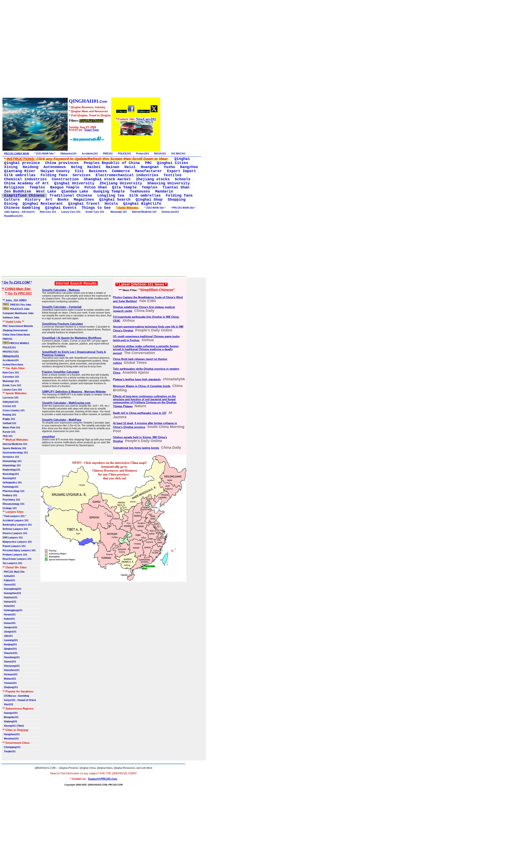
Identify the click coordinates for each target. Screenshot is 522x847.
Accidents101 (90, 153)
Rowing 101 (9, 414)
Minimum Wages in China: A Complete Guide (141, 386)
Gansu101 (9, 584)
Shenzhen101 (11, 670)
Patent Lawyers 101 (14, 546)
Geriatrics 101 (11, 456)
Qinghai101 (10, 648)
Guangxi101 (10, 713)
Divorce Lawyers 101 (15, 533)
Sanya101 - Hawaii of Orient (19, 700)
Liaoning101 (10, 640)
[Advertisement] (81, 49)
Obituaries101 (68, 153)
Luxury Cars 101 (71, 211)
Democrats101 (170, 211)
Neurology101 (11, 474)
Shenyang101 (11, 665)
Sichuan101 (10, 674)
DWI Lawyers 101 (13, 537)
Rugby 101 (9, 419)
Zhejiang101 (10, 687)
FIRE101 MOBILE (19, 343)
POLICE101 (124, 153)
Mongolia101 (11, 717)
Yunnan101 (10, 683)
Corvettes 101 (11, 376)
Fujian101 (9, 580)
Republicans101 (13, 215)
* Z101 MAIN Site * (44, 153)
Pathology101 (11, 486)
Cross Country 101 (14, 410)
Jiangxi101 (10, 631)
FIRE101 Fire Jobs (20, 304)
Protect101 (142, 153)
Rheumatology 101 (13, 504)
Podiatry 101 (10, 495)
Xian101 (8, 704)
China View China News (16, 334)
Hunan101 (9, 623)
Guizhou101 (10, 597)
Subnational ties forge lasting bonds (136, 447)
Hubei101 (9, 618)
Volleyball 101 (11, 401)
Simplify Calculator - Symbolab (62, 306)
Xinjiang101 (10, 721)
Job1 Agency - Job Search (19, 211)
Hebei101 (9, 606)
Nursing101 (9, 478)
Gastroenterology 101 (15, 452)
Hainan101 (9, 601)
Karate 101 (9, 431)
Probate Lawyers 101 (15, 554)
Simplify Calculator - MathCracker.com (66, 402)
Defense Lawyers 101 (15, 529)
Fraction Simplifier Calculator (60, 371)
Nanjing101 (10, 644)
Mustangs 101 (118, 211)
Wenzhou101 (11, 738)
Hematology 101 (12, 461)
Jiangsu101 (10, 627)
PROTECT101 (11, 351)
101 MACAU (178, 153)
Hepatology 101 (12, 465)
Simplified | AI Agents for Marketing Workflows (71, 337)
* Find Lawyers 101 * (14, 516)
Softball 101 (9, 423)
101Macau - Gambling (16, 695)
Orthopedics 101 (12, 482)
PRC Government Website (18, 326)
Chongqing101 (12, 747)
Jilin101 (8, 636)
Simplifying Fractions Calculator (62, 323)
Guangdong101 (12, 588)
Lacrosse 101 (11, 397)
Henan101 (9, 614)
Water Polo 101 (11, 427)
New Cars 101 (48, 211)
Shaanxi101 (10, 653)
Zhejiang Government (15, 330)
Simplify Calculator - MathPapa (61, 419)
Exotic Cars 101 (95, 211)
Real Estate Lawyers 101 (17, 559)
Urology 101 (10, 508)
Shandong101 (11, 657)
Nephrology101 (11, 469)
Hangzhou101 (11, 734)
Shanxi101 (9, 661)
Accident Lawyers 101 (16, 520)
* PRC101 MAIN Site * (183, 207)
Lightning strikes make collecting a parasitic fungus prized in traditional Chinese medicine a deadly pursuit (146, 350)
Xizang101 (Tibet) (13, 725)
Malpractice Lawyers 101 (17, 541)
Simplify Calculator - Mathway (61, 290)
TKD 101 (8, 436)
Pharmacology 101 (13, 491)
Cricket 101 (9, 406)
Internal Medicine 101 (144, 211)
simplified (48, 436)
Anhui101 (9, 576)
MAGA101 (160, 153)
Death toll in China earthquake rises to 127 (139, 413)
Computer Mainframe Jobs (18, 313)
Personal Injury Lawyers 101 (19, 550)
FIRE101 (108, 153)
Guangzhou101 (12, 593)
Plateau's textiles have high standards (137, 379)
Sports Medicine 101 (14, 448)
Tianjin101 (9, 751)
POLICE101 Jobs (19, 309)
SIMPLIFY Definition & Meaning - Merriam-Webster (74, 391)
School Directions (13, 364)
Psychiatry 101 (11, 499)
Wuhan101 (9, 678)
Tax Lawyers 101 (12, 563)
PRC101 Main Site (14, 571)
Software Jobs (11, 317)
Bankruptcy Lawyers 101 (17, 524)
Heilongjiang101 (12, 610)
